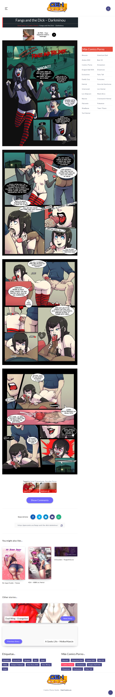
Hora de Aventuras (104, 84)
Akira (5, 665)
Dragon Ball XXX (88, 70)
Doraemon (101, 65)
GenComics (21, 25)
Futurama (100, 79)
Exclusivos (86, 74)
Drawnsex (101, 70)
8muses (85, 55)
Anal (5, 669)
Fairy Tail (100, 74)
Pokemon (100, 103)
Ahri (35, 660)
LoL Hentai (101, 89)
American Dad (102, 55)
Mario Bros (101, 94)
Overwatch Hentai (104, 99)
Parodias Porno (51, 481)
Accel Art (17, 660)
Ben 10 (100, 60)
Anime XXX (86, 60)
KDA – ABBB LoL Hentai (36, 582)
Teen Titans (102, 108)
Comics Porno (33, 25)
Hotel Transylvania (37, 481)
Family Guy (86, 79)
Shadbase (85, 108)
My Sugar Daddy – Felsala (11, 583)
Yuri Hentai (86, 113)
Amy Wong (46, 665)
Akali (43, 660)
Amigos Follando (17, 665)
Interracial (86, 89)
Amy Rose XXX (32, 665)
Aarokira (6, 660)
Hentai (84, 84)
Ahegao (27, 660)
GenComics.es (66, 690)
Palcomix (85, 103)
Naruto (84, 99)
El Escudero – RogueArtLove (64, 560)
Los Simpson (86, 94)
